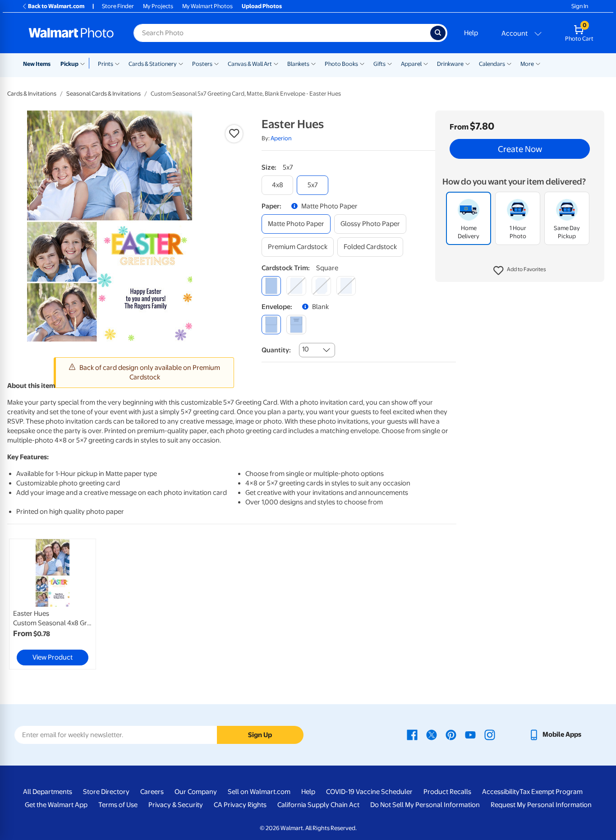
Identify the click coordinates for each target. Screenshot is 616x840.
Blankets (298, 63)
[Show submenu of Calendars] (509, 63)
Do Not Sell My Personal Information (425, 805)
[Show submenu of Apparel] (425, 63)
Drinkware (450, 63)
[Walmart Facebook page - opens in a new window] (412, 734)
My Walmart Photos (207, 6)
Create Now (520, 149)
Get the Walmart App (56, 805)
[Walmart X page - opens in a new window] (431, 734)
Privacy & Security (175, 805)
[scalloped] (346, 285)
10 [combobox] (305, 349)
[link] (52, 604)
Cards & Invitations (31, 93)
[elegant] (321, 285)
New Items (37, 63)
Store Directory (106, 792)
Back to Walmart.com (56, 6)
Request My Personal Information (541, 805)
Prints (105, 63)
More (527, 63)
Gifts (379, 63)
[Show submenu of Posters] (216, 63)
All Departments (47, 792)
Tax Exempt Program (551, 792)
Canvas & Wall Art (250, 63)
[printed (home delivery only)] (296, 324)
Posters (202, 63)
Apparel (411, 63)
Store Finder (118, 6)
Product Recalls (447, 792)
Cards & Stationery (153, 63)
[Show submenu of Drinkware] (467, 63)
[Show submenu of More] (538, 63)
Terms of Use (118, 805)
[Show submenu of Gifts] (389, 63)
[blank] (271, 324)
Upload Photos (262, 6)
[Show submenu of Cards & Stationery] (181, 63)
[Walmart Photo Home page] (71, 32)
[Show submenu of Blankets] (313, 63)
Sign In (579, 6)
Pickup (69, 63)
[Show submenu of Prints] (117, 63)
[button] (520, 270)
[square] (271, 285)
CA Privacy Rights (240, 805)
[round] (296, 285)
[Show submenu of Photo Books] (362, 63)
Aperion (281, 138)
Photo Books (341, 63)
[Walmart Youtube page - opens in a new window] (470, 734)
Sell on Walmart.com (259, 792)
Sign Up (260, 735)
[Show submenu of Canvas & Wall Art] (276, 63)
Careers (152, 792)
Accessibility (500, 792)
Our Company (196, 792)
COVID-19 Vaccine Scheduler (369, 792)
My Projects (158, 6)
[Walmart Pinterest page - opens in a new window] (451, 734)
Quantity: (276, 350)
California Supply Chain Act (318, 805)
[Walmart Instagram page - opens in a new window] (489, 734)
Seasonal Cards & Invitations (103, 93)
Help (471, 33)
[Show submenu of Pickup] (84, 63)
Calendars (492, 63)
